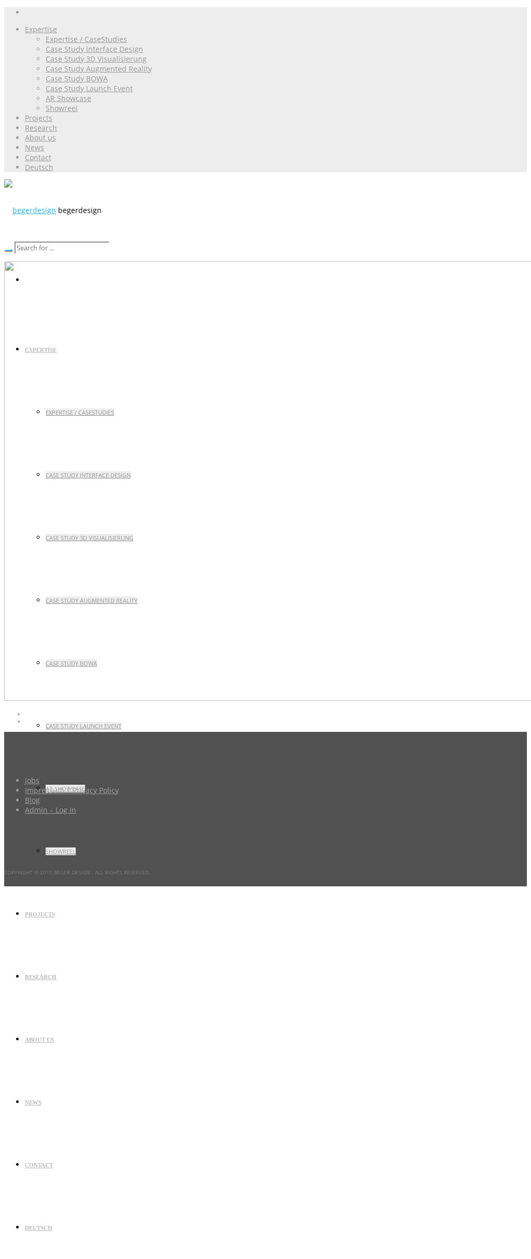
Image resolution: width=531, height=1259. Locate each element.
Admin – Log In (50, 810)
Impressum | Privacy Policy (72, 790)
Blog (32, 800)
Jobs (32, 780)
